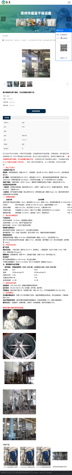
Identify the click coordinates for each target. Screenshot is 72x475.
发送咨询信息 (36, 111)
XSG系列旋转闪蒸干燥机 (34, 40)
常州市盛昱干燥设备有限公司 (23, 472)
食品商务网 (49, 472)
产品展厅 (23, 40)
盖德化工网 (42, 472)
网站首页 (17, 40)
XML (32, 472)
